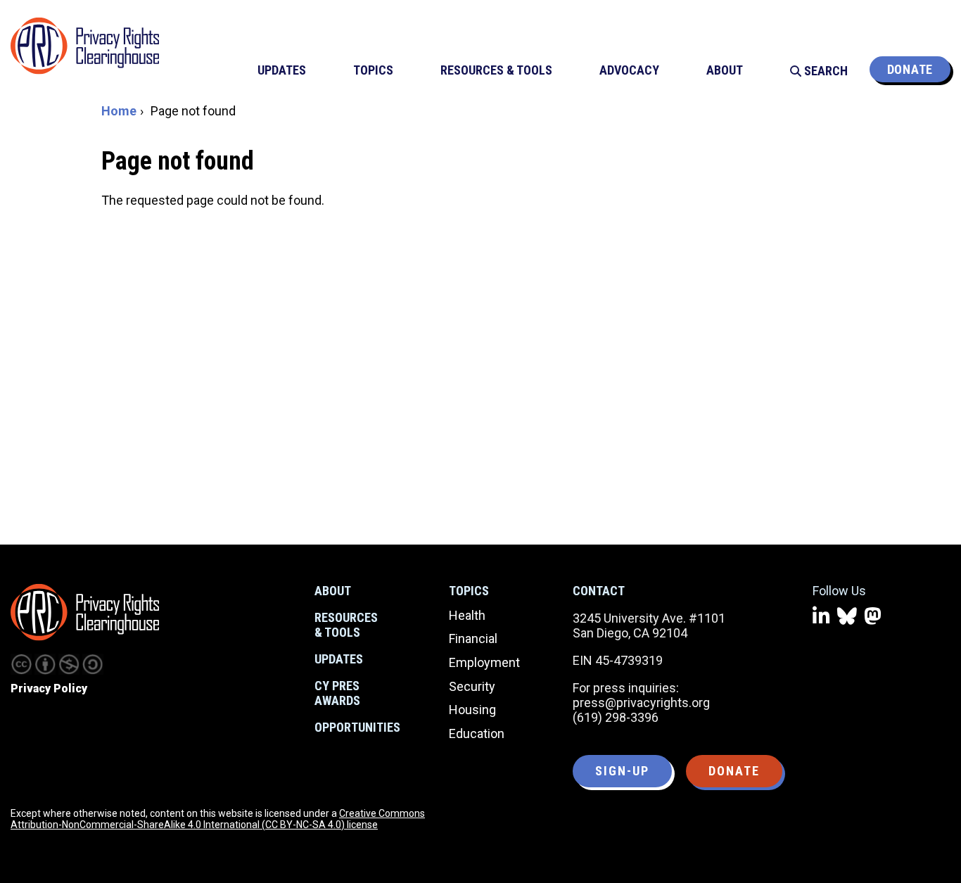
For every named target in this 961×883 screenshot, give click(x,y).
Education (476, 733)
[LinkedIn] (821, 616)
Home (118, 110)
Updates (338, 659)
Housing (472, 709)
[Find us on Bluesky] (847, 616)
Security (472, 686)
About (332, 590)
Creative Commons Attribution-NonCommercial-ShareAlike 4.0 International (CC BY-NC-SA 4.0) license (218, 819)
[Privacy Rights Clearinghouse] (85, 612)
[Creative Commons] (21, 664)
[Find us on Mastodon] (873, 616)
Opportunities (357, 727)
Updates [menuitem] (281, 70)
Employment (484, 662)
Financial (473, 638)
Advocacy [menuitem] (629, 70)
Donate (910, 69)
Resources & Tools (346, 625)
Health (467, 615)
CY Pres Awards (337, 693)
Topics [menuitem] (373, 70)
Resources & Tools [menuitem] (496, 70)
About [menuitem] (724, 70)
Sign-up (622, 770)
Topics (469, 590)
